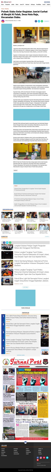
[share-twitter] (39, 21)
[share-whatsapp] (42, 21)
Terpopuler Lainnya (21, 355)
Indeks (12, 4)
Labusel (15, 450)
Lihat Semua (25, 287)
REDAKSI (39, 463)
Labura (2, 450)
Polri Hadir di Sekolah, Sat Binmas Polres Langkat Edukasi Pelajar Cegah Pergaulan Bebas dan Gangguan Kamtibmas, (29, 245)
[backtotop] (25, 442)
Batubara (16, 448)
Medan (39, 450)
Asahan (3, 448)
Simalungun (16, 453)
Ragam (39, 452)
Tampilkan (47, 236)
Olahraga (33, 4)
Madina (7, 8)
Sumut (44, 4)
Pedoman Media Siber (41, 465)
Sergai (2, 453)
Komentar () (46, 21)
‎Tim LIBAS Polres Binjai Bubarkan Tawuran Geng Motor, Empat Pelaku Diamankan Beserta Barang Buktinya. (21, 317)
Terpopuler (7, 4)
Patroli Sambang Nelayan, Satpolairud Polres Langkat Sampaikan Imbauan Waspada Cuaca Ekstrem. (31, 263)
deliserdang (4, 455)
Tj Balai (40, 453)
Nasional (27, 4)
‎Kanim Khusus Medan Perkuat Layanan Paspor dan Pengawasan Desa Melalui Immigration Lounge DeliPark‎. (22, 349)
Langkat (28, 450)
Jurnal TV (22, 4)
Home (2, 4)
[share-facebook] (36, 21)
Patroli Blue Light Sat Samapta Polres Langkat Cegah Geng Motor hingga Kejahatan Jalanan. (31, 280)
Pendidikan (38, 4)
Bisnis (17, 4)
